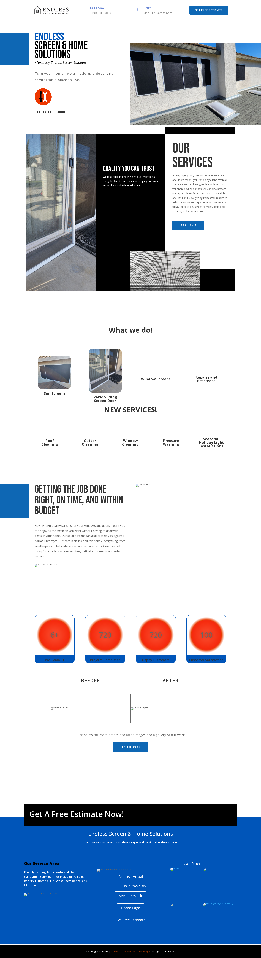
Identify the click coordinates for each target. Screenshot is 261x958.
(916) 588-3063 (135, 886)
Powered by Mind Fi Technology (130, 951)
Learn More (188, 225)
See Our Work (130, 895)
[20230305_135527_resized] (219, 870)
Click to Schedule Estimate (50, 112)
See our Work (130, 747)
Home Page (130, 907)
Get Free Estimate (209, 10)
